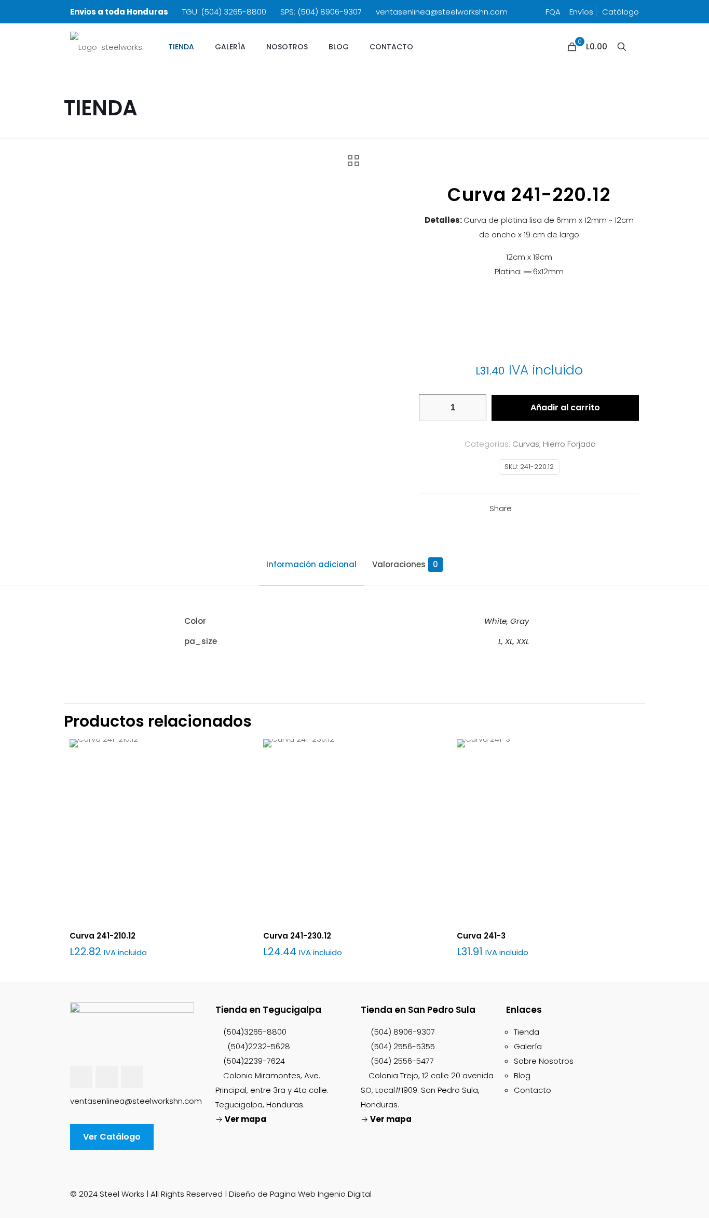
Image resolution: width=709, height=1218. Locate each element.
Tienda (526, 1031)
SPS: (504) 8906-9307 (321, 11)
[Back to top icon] (635, 1189)
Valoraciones (405, 564)
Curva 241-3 (481, 935)
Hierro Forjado (569, 443)
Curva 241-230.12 (297, 935)
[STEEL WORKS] (106, 46)
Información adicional (311, 564)
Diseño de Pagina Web (272, 1193)
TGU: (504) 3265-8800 (224, 11)
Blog (522, 1075)
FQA (553, 11)
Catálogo (620, 11)
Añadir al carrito (565, 407)
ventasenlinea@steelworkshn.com (442, 11)
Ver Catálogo (112, 1137)
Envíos (581, 11)
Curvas (525, 443)
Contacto (532, 1090)
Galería (528, 1046)
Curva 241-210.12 (102, 935)
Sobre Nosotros (544, 1060)
